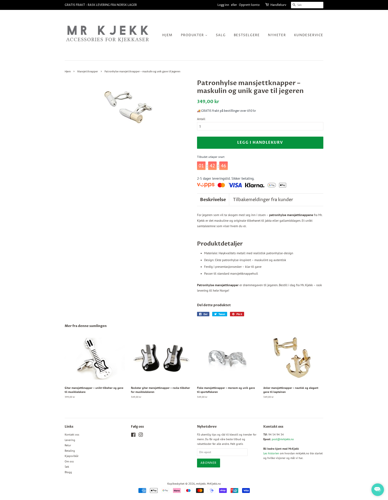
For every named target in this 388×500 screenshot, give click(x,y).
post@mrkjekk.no (283, 439)
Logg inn (223, 5)
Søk (67, 466)
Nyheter (277, 35)
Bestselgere (247, 35)
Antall (201, 119)
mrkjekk (201, 483)
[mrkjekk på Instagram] (140, 435)
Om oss (69, 461)
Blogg (68, 472)
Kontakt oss (72, 434)
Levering (70, 440)
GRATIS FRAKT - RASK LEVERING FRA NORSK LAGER (101, 5)
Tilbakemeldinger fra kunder (263, 200)
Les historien (271, 453)
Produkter (193, 35)
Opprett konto (249, 5)
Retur (68, 445)
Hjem (167, 35)
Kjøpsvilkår (72, 456)
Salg (221, 35)
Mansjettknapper (87, 71)
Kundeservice (308, 35)
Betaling (70, 451)
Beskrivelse (213, 200)
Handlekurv (278, 5)
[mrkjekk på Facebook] (133, 435)
